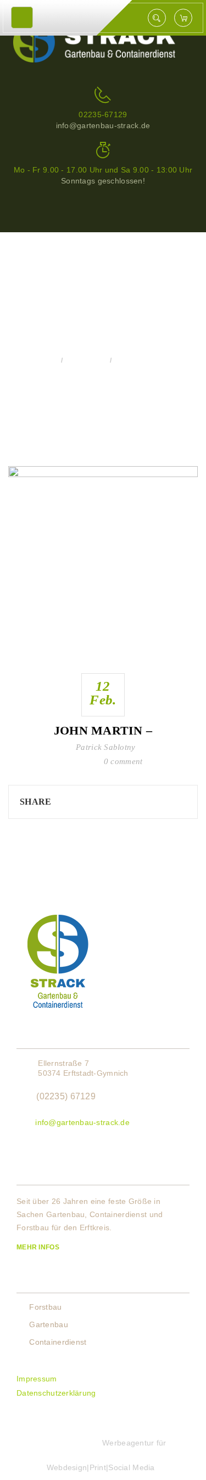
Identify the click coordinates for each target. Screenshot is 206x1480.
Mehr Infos (38, 1247)
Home (45, 360)
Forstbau (45, 1307)
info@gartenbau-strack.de (82, 1122)
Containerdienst (57, 1342)
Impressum (36, 1378)
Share (35, 801)
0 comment (123, 761)
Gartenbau (48, 1324)
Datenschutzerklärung (56, 1393)
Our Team (86, 360)
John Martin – (103, 730)
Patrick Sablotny (105, 747)
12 (103, 693)
